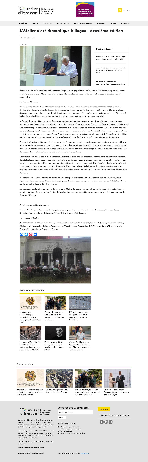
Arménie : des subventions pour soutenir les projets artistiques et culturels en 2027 (110, 70)
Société (35, 23)
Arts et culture (63, 23)
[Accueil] (35, 10)
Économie (47, 23)
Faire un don (104, 409)
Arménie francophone (83, 23)
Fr (125, 10)
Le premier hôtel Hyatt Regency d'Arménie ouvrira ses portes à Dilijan (117, 392)
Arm (128, 10)
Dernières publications (104, 49)
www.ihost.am (85, 453)
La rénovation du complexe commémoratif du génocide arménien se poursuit (110, 84)
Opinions (101, 23)
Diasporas (125, 23)
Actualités (23, 23)
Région (113, 23)
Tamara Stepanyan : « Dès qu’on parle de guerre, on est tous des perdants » (87, 392)
